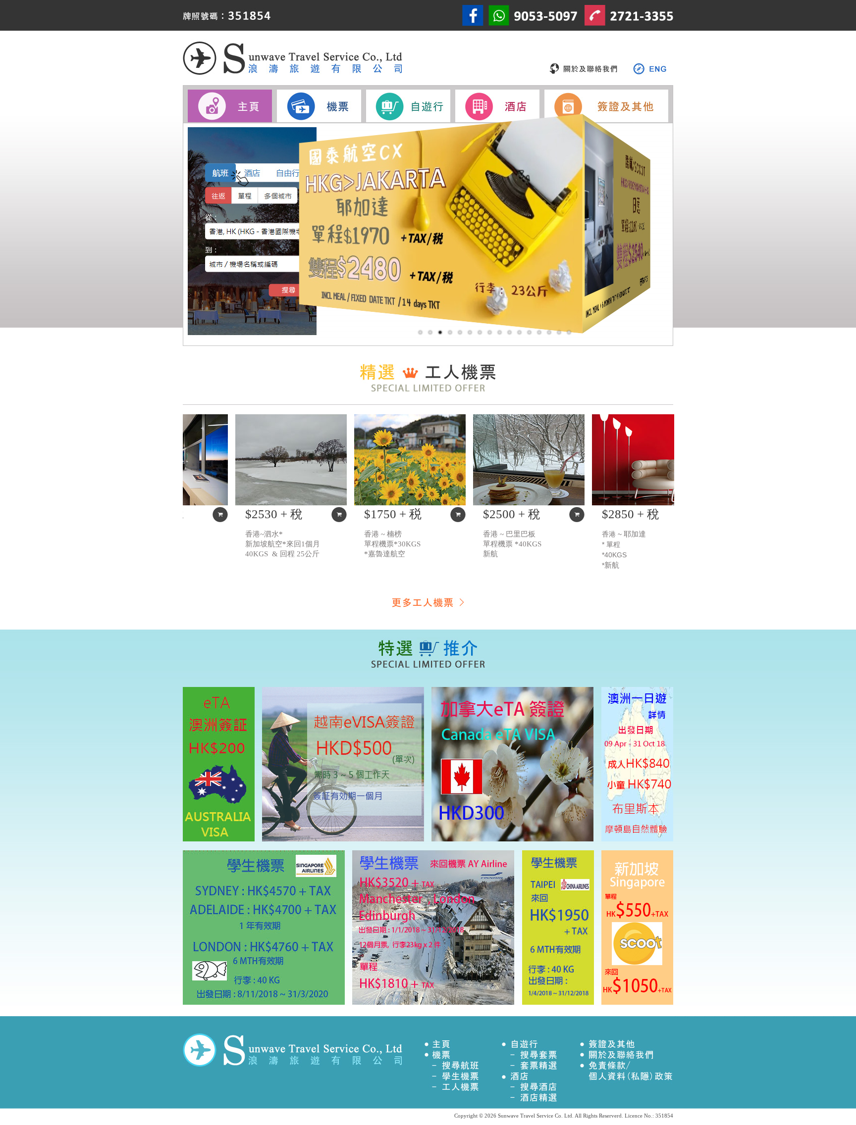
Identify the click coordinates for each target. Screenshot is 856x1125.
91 (421, 333)
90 (500, 333)
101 (490, 333)
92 (460, 333)
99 (470, 333)
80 (539, 333)
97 (430, 333)
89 (510, 333)
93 (549, 333)
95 (569, 333)
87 (520, 333)
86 (530, 333)
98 (440, 333)
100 (480, 333)
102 (559, 333)
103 (450, 333)
